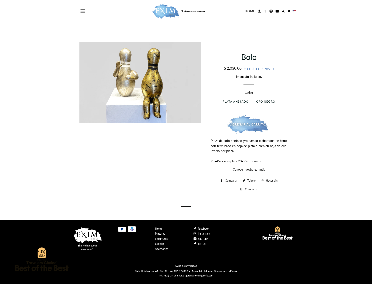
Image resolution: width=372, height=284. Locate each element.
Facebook (203, 228)
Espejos (159, 243)
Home (250, 11)
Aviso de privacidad (186, 265)
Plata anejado (236, 101)
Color (249, 92)
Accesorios (161, 249)
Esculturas (161, 238)
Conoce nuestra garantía (249, 169)
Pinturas (160, 233)
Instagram (203, 233)
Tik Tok (201, 244)
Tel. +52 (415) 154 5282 (171, 275)
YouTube (202, 238)
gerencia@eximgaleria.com (199, 275)
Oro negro (265, 101)
